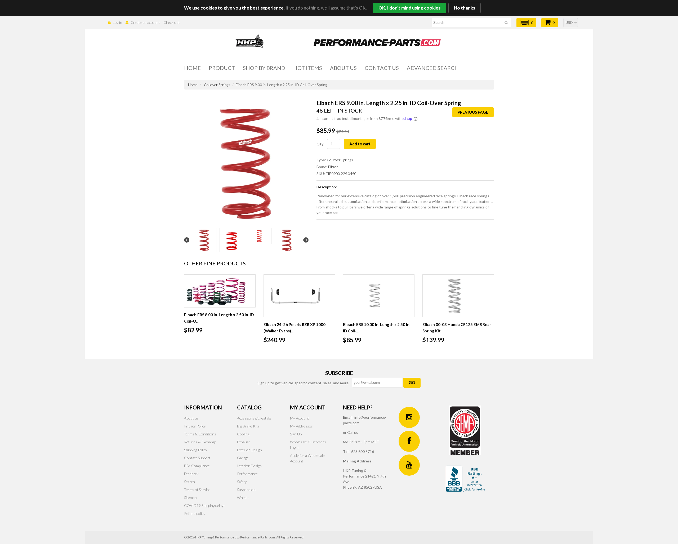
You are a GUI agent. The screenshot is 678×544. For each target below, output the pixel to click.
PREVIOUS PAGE (473, 112)
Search (189, 481)
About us (343, 68)
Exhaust (243, 442)
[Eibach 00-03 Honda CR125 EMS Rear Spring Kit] (458, 295)
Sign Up (296, 434)
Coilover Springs (217, 84)
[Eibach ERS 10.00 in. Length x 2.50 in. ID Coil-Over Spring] (378, 295)
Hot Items (307, 68)
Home (192, 68)
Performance (247, 473)
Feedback (191, 473)
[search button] (506, 23)
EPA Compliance (197, 465)
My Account (299, 418)
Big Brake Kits (248, 426)
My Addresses (301, 426)
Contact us (382, 68)
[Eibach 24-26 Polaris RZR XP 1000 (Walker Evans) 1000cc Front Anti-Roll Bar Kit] (299, 295)
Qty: (320, 144)
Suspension (246, 489)
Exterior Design (249, 450)
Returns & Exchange (200, 442)
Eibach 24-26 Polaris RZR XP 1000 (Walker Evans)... (294, 327)
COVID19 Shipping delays (204, 505)
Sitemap (190, 497)
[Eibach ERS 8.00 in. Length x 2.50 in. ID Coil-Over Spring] (220, 290)
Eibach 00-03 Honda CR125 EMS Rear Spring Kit (456, 327)
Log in (117, 22)
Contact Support (197, 458)
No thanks (464, 8)
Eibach (333, 166)
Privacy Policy (195, 426)
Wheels (243, 497)
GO (412, 382)
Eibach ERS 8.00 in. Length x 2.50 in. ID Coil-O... (219, 317)
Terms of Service (197, 489)
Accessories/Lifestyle (254, 418)
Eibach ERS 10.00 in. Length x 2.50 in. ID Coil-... (376, 327)
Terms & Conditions (200, 434)
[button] (526, 22)
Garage (243, 458)
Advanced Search (433, 68)
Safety (242, 481)
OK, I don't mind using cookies (409, 8)
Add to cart (360, 143)
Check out (171, 22)
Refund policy (194, 513)
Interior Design (249, 465)
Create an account (145, 22)
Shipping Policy (195, 450)
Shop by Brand (264, 68)
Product (222, 68)
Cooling (243, 434)
